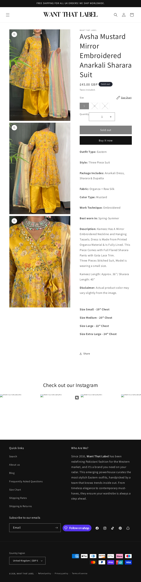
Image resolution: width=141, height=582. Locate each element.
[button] (8, 15)
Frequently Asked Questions (26, 481)
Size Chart (15, 489)
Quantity (84, 114)
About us (14, 464)
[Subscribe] (57, 527)
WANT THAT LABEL (25, 573)
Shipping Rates (18, 498)
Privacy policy (61, 573)
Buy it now (106, 140)
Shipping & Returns (20, 506)
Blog (12, 473)
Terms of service (79, 573)
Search (13, 456)
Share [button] (86, 353)
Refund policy (44, 573)
